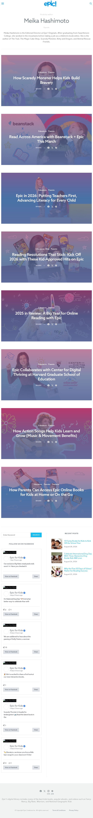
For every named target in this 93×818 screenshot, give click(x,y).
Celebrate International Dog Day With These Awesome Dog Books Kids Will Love (78, 556)
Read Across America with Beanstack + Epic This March (46, 139)
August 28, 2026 (70, 546)
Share (36, 576)
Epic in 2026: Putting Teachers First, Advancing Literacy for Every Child (46, 198)
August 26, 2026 (70, 561)
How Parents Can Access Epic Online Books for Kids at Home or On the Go (46, 492)
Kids (47, 249)
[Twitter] (44, 792)
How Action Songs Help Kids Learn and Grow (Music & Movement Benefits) (46, 433)
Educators (42, 72)
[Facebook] (40, 792)
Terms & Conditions (59, 810)
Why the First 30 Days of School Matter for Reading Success (77, 569)
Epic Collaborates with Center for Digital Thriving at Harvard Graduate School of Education (46, 374)
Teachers (55, 484)
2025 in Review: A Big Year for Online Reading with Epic (46, 315)
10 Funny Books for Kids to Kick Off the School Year (77, 542)
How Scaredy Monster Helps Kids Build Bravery (46, 80)
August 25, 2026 (70, 574)
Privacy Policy (73, 810)
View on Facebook (11, 576)
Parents (51, 72)
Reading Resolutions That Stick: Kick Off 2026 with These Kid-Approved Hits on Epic (46, 256)
